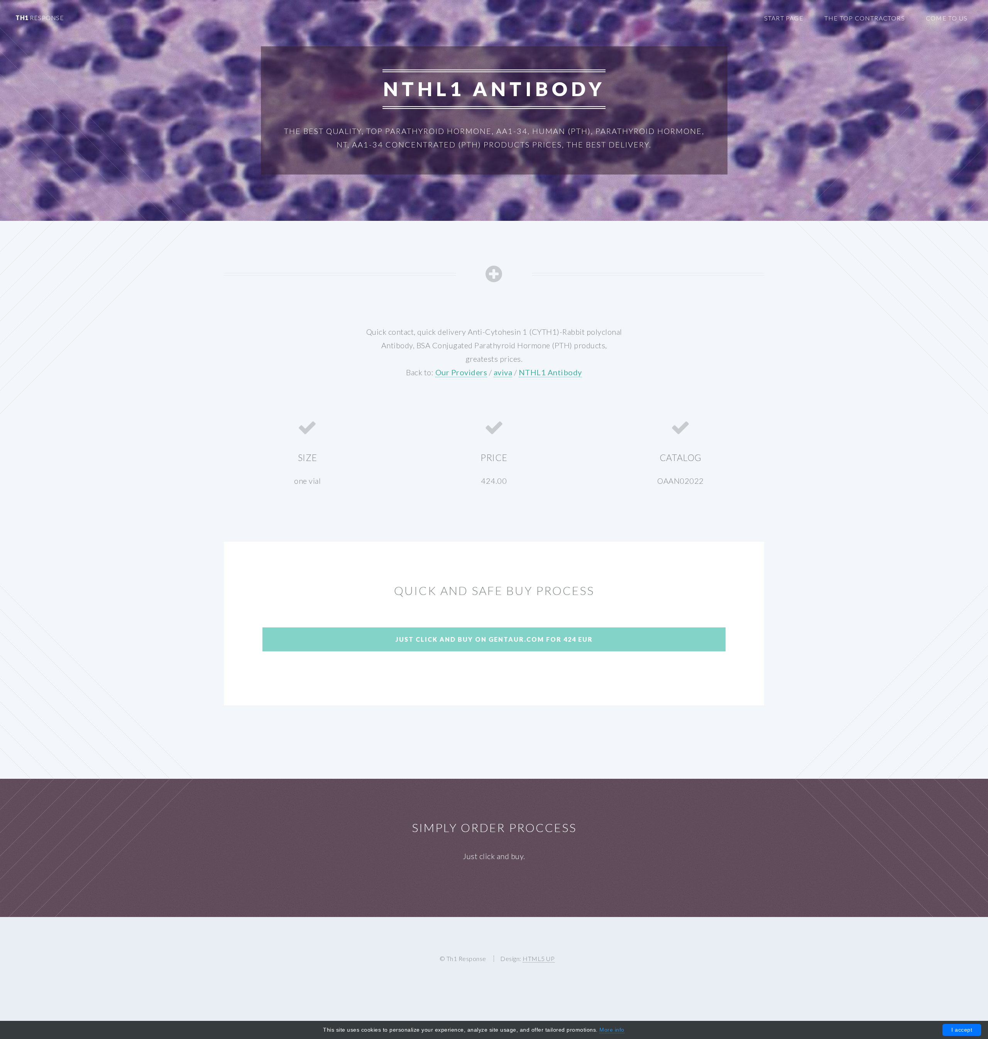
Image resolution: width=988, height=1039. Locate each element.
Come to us (947, 18)
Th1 (39, 17)
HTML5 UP (539, 958)
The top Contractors (864, 18)
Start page (784, 18)
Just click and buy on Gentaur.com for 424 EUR (494, 639)
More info (611, 1030)
